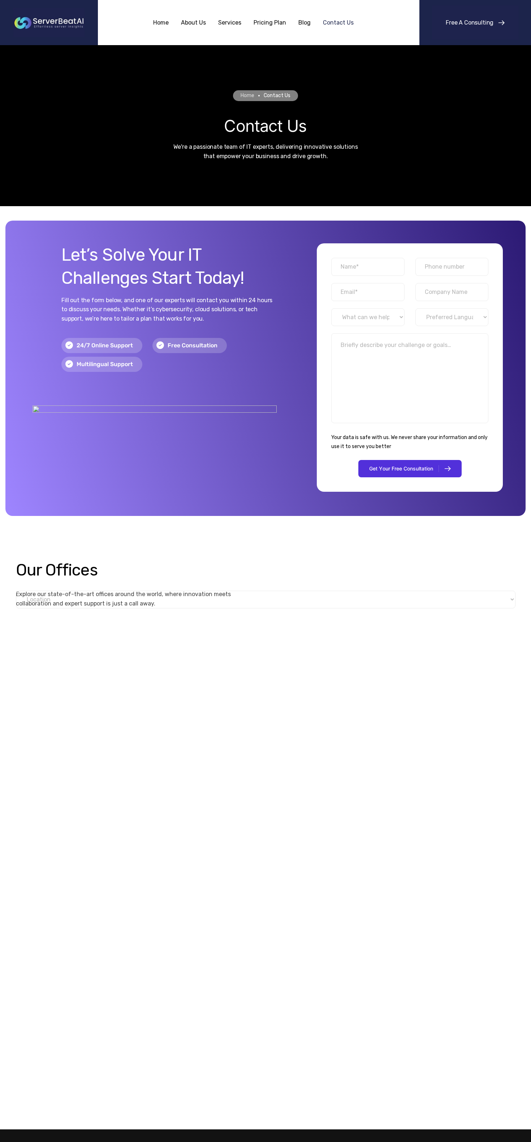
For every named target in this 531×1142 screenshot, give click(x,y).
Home (247, 95)
